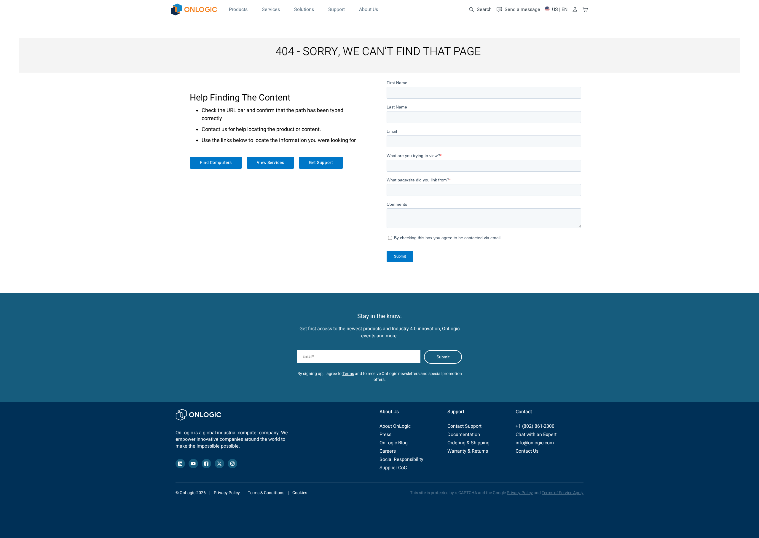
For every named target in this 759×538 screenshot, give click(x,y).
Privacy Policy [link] (227, 493)
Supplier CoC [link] (393, 467)
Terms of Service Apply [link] (562, 493)
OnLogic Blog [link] (394, 442)
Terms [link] (348, 374)
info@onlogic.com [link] (535, 442)
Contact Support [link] (464, 426)
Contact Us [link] (527, 451)
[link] (194, 9)
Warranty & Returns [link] (467, 451)
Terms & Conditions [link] (266, 493)
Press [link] (385, 434)
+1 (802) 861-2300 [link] (535, 426)
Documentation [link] (463, 434)
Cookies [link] (299, 493)
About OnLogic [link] (395, 426)
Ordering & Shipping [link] (468, 442)
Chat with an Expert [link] (536, 434)
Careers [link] (388, 451)
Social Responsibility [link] (401, 459)
